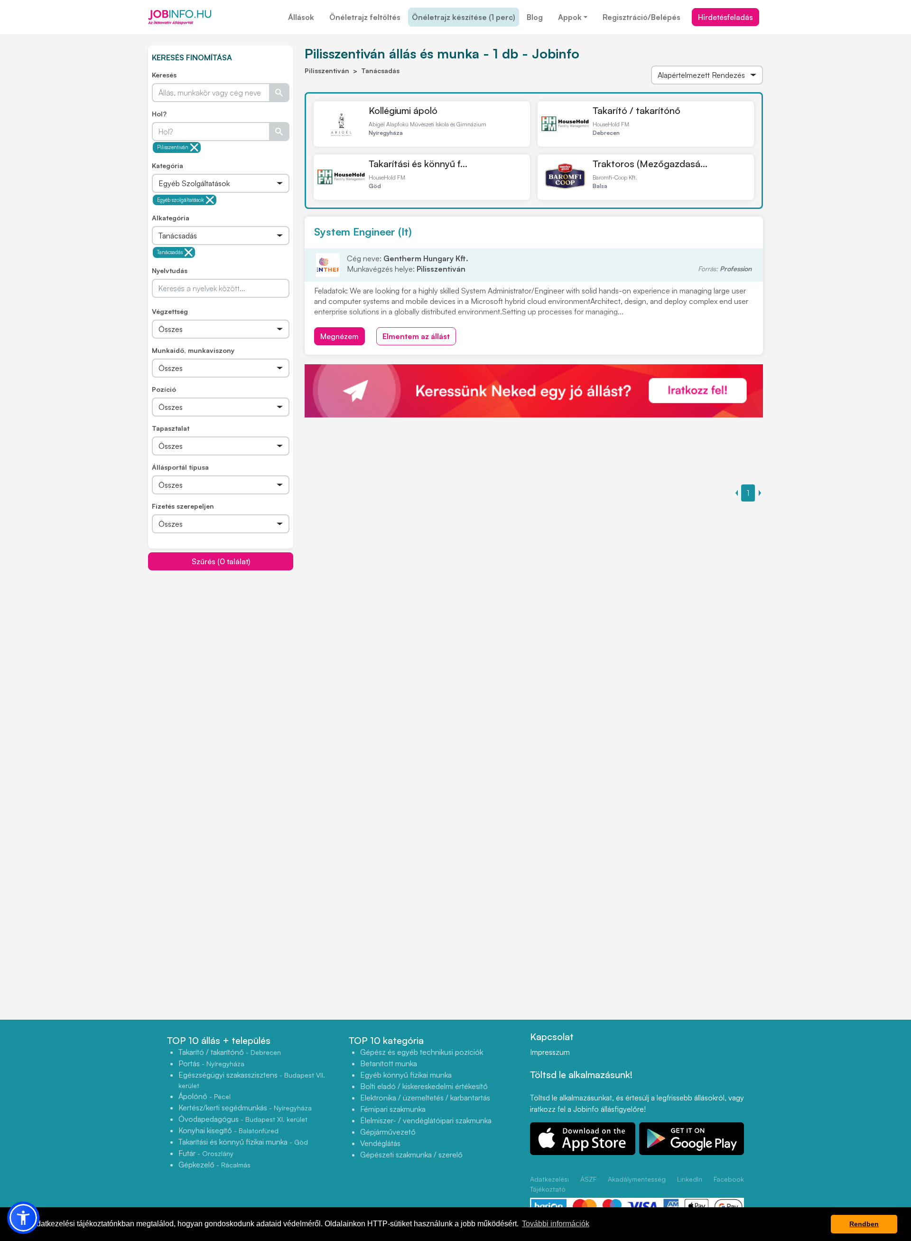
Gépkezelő (214, 1164)
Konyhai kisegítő (228, 1130)
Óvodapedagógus (242, 1119)
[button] (23, 1218)
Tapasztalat (170, 428)
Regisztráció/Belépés (641, 17)
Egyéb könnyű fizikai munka (406, 1075)
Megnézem (339, 336)
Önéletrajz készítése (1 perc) (463, 17)
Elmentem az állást (416, 336)
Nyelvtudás (169, 270)
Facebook (729, 1179)
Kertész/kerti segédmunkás (245, 1107)
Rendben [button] (864, 1224)
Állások (301, 17)
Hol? (159, 114)
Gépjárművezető (388, 1132)
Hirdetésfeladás (725, 17)
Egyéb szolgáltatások (180, 200)
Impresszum (550, 1052)
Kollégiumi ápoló (403, 110)
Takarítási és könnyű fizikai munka (243, 1141)
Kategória (167, 165)
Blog (535, 17)
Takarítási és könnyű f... (418, 164)
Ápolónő (204, 1096)
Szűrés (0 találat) (221, 561)
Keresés (164, 75)
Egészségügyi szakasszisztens (251, 1079)
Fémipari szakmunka (393, 1109)
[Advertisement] (220, 637)
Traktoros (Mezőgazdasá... (650, 164)
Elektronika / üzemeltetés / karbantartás (425, 1097)
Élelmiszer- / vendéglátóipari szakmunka (426, 1120)
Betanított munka (388, 1063)
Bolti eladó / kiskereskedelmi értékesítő (424, 1086)
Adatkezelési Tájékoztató (549, 1184)
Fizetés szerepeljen (183, 506)
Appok (570, 17)
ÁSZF (588, 1179)
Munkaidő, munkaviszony (193, 350)
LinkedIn (689, 1179)
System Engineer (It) (363, 231)
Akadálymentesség (637, 1179)
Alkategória (170, 218)
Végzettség (170, 311)
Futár (205, 1153)
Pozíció (164, 389)
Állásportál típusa (180, 467)
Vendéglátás (380, 1143)
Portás (211, 1063)
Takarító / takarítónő (636, 110)
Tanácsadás (170, 252)
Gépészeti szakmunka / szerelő (411, 1154)
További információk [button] (555, 1224)
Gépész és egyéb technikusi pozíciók (421, 1052)
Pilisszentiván (172, 147)
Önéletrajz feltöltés (364, 17)
